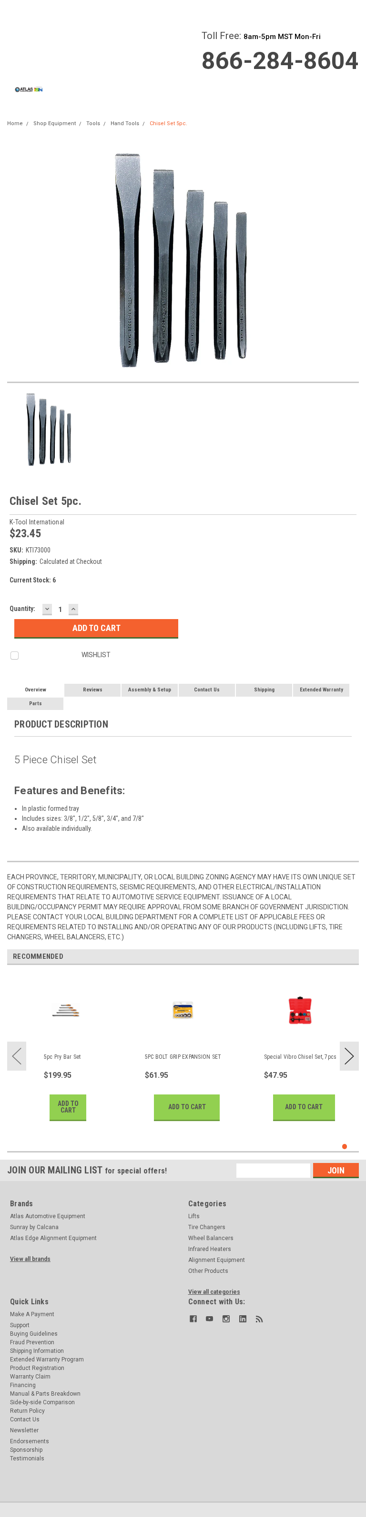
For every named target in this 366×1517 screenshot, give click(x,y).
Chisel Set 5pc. (168, 123)
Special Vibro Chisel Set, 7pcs (300, 1057)
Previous (16, 1056)
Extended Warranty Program (47, 1359)
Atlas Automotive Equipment (47, 1216)
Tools (93, 123)
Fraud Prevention (32, 1342)
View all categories (214, 1292)
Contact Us (207, 690)
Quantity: (22, 608)
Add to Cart (68, 1107)
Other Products (208, 1271)
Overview (35, 690)
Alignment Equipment (216, 1260)
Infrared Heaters (209, 1249)
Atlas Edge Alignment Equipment (53, 1238)
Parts (35, 703)
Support (20, 1325)
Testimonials (27, 1458)
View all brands (30, 1259)
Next (349, 1056)
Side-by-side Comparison (42, 1402)
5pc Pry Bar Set (62, 1057)
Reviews (92, 690)
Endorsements (29, 1441)
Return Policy (27, 1411)
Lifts (194, 1216)
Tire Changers (206, 1227)
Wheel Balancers (211, 1238)
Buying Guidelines (34, 1333)
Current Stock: (33, 580)
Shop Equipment (54, 123)
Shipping (264, 690)
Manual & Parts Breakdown (45, 1393)
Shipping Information (37, 1351)
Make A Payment (32, 1314)
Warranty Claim (30, 1376)
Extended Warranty (321, 690)
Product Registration (37, 1368)
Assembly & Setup (149, 690)
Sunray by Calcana (34, 1227)
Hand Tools (125, 123)
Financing (23, 1385)
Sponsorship (26, 1450)
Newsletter (24, 1430)
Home (15, 123)
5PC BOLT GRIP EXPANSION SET (183, 1057)
